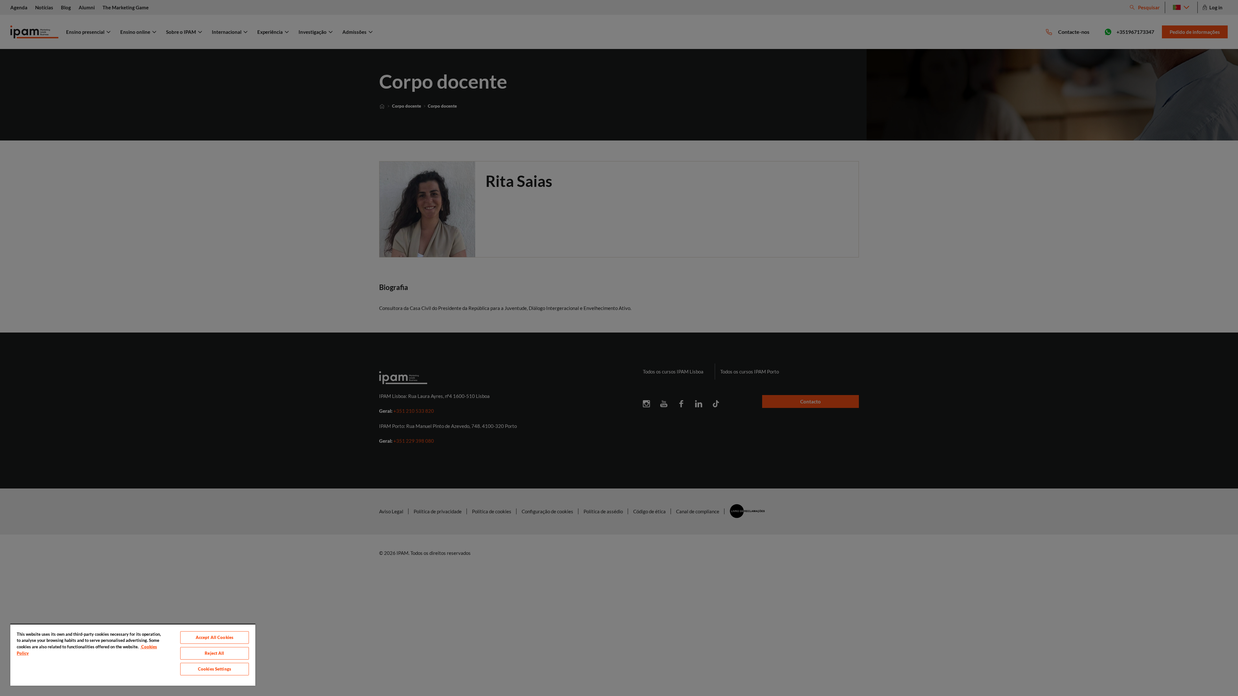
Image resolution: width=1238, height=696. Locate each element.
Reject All (214, 653)
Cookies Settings (214, 669)
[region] (132, 655)
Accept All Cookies (214, 637)
